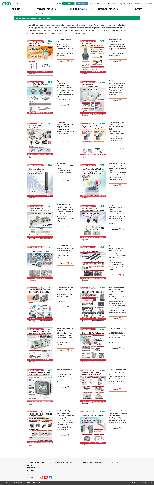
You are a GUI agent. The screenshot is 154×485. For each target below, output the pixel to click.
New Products (31, 468)
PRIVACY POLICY (17, 483)
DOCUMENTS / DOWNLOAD (64, 462)
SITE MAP (5, 483)
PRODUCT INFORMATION (35, 462)
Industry (29, 465)
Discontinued (31, 470)
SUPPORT (115, 462)
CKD (6, 3)
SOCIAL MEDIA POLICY (33, 483)
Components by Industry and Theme (29, 14)
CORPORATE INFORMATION (93, 462)
